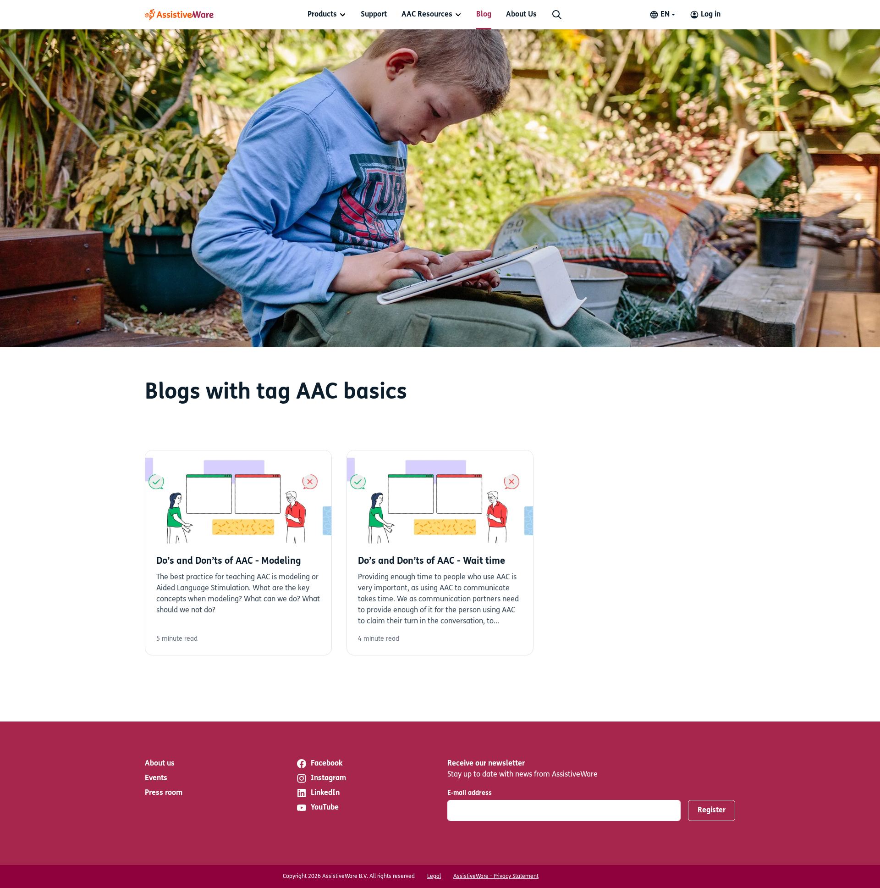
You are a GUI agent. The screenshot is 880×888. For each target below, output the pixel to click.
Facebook (326, 763)
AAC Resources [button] (427, 14)
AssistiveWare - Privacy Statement (496, 876)
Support (374, 14)
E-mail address (469, 793)
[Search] (556, 14)
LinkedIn (325, 793)
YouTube (325, 807)
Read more (238, 553)
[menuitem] (327, 14)
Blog (483, 14)
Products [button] (322, 14)
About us (160, 763)
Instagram (328, 778)
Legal (434, 876)
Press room (163, 793)
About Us (521, 14)
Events (156, 778)
